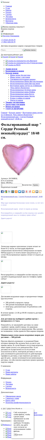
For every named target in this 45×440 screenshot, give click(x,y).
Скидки (9, 14)
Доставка (9, 17)
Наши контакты (12, 372)
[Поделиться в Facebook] (2, 191)
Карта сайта (10, 400)
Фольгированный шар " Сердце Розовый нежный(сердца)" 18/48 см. (17, 118)
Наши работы (11, 374)
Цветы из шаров (16, 100)
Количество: (27, 185)
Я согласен (16, 435)
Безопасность (11, 19)
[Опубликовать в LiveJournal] (9, 191)
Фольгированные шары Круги (22, 94)
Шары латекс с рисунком (20, 77)
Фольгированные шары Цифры (22, 92)
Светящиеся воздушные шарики (23, 79)
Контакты (9, 21)
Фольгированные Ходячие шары (23, 90)
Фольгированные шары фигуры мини (25, 84)
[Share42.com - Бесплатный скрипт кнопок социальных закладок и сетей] (40, 191)
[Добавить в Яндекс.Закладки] (26, 191)
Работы (8, 10)
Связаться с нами (12, 398)
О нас (8, 8)
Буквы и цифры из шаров (20, 98)
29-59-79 (8, 40)
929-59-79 (8, 42)
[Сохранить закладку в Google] (5, 191)
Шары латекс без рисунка (20, 75)
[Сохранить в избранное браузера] (33, 191)
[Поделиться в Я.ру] (30, 191)
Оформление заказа (13, 396)
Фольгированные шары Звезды (22, 96)
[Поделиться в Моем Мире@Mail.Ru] (12, 191)
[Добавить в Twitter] (19, 191)
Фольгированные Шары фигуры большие (26, 81)
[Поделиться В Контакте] (23, 191)
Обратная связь (12, 23)
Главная (9, 6)
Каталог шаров (15, 113)
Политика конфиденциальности (18, 402)
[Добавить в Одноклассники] (16, 191)
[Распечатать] (37, 191)
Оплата (8, 12)
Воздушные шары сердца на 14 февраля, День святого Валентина (26, 87)
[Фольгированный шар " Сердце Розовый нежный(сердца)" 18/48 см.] (18, 176)
